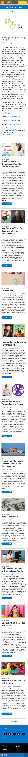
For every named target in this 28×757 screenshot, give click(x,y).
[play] (2, 755)
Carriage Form (14, 130)
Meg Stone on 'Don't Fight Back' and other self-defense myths (12, 231)
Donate (23, 2)
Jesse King (9, 43)
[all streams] (26, 755)
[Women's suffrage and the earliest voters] (13, 668)
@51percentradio (15, 120)
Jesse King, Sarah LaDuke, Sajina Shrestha (10, 293)
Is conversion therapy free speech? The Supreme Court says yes (13, 464)
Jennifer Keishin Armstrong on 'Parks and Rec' (13, 343)
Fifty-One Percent (5, 159)
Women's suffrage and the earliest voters (13, 682)
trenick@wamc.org (7, 134)
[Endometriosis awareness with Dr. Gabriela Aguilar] (13, 556)
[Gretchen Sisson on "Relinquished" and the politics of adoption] (13, 149)
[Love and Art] (13, 278)
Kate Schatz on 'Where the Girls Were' (13, 624)
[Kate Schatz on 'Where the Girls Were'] (13, 611)
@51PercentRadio (13, 117)
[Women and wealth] (13, 504)
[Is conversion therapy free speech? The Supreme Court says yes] (13, 449)
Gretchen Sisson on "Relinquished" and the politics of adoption (11, 164)
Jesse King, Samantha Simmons (8, 686)
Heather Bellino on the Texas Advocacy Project (12, 403)
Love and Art (7, 290)
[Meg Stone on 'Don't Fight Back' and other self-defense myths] (13, 216)
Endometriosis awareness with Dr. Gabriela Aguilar (13, 569)
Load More (14, 721)
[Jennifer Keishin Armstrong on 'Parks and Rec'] (13, 330)
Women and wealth (9, 516)
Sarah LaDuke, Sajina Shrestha (7, 348)
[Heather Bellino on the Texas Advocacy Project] (13, 389)
